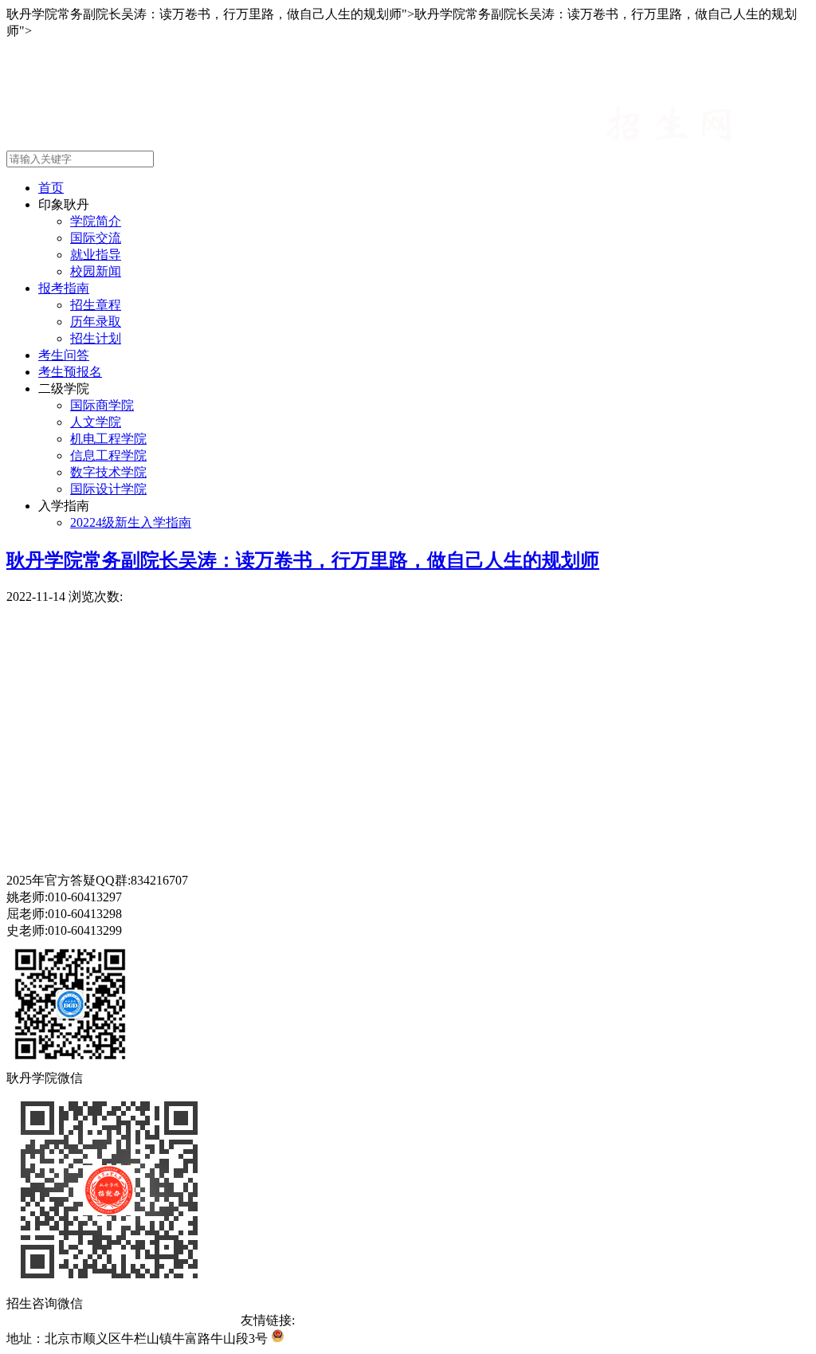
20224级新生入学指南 (130, 522)
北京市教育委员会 (410, 1320)
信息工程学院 (108, 455)
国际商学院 (102, 405)
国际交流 (95, 238)
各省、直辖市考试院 (518, 1320)
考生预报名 (70, 372)
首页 (51, 187)
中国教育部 (327, 1320)
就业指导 (95, 254)
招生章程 (95, 305)
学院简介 (95, 221)
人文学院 (95, 422)
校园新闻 (95, 271)
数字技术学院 (108, 472)
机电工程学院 (108, 438)
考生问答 (63, 355)
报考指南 (63, 288)
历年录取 (95, 321)
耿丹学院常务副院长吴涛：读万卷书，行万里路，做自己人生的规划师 (302, 560)
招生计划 (95, 338)
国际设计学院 (108, 489)
